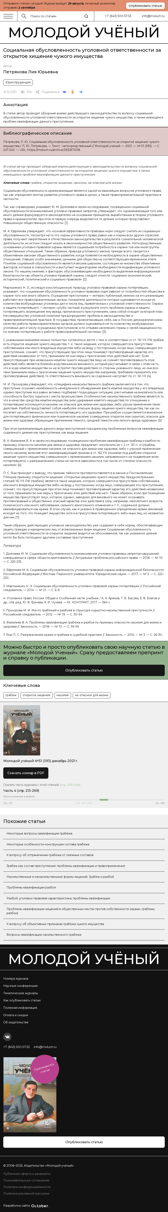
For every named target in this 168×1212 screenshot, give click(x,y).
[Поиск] (86, 16)
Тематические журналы (20, 993)
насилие (63, 695)
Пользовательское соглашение (26, 1180)
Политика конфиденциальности (27, 1187)
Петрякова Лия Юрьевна (30, 71)
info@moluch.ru (153, 16)
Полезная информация (20, 1008)
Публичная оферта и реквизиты (26, 1174)
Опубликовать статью (145, 6)
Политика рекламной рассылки (26, 1193)
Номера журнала (15, 978)
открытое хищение (36, 695)
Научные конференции (20, 986)
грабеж (11, 695)
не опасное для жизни (91, 695)
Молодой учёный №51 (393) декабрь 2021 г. (40, 761)
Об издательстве (15, 1022)
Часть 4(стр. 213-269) (21, 791)
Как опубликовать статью (22, 1000)
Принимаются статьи (44, 1068)
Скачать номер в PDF (25, 773)
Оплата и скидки (15, 1015)
